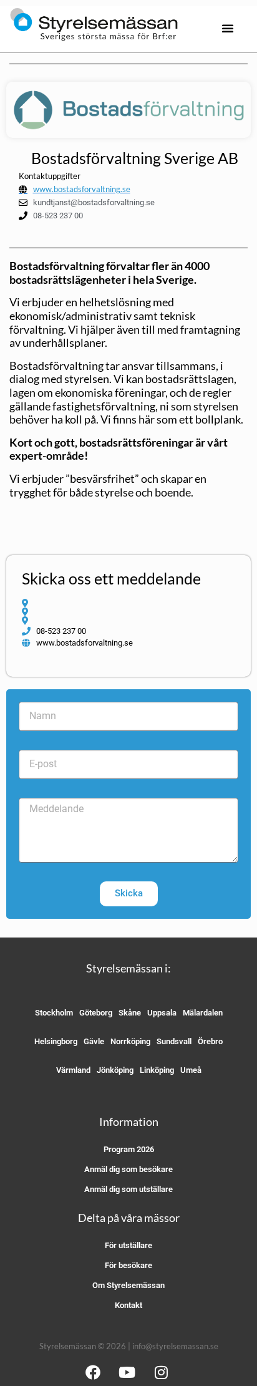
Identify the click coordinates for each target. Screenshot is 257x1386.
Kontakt (128, 1305)
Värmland (73, 1070)
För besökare (128, 1265)
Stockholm (54, 1012)
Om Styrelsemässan (128, 1285)
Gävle (94, 1041)
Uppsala (162, 1012)
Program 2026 (129, 1149)
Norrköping (130, 1041)
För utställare (128, 1245)
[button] (227, 28)
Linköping (157, 1070)
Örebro (210, 1041)
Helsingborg (55, 1041)
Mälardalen (203, 1012)
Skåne (130, 1012)
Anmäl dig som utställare (128, 1189)
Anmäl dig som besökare (128, 1169)
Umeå (190, 1070)
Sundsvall (174, 1041)
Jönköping (115, 1070)
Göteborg (95, 1012)
